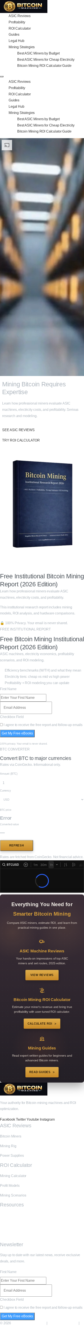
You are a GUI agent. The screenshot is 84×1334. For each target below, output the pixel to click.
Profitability (17, 22)
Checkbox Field (12, 717)
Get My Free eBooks (17, 733)
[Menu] (1, 76)
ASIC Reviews (20, 16)
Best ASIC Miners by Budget (38, 53)
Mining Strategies (22, 47)
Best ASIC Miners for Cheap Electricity (46, 59)
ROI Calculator (20, 28)
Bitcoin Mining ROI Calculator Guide (44, 65)
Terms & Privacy (13, 1329)
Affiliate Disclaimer (63, 1323)
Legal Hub (16, 41)
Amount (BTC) (8, 773)
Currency (5, 790)
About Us (7, 1225)
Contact (6, 1235)
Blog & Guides (11, 1215)
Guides (14, 34)
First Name (8, 689)
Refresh (16, 845)
